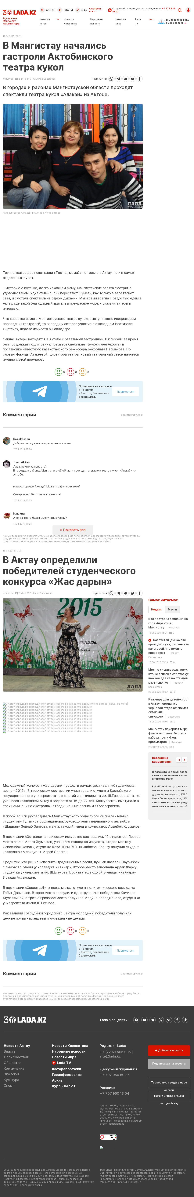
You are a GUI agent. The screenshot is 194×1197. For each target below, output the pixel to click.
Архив (57, 1080)
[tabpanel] (169, 682)
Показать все (74, 530)
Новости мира (64, 1057)
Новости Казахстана (70, 1046)
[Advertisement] (73, 243)
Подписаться (125, 391)
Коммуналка (14, 1068)
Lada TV (64, 1063)
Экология (12, 1074)
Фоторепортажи (66, 1069)
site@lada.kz (110, 1056)
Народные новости (68, 1051)
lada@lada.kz (116, 1123)
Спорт (9, 1085)
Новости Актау (45, 21)
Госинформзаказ (67, 1075)
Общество (12, 1063)
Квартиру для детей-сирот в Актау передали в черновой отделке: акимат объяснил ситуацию (168, 707)
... (150, 18)
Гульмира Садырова (44, 78)
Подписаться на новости (169, 1063)
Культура (8, 79)
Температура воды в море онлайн (169, 1084)
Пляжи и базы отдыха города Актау (169, 1097)
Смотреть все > (95, 10)
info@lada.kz (120, 1120)
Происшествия (16, 1057)
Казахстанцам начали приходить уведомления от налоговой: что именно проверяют (168, 648)
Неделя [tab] (156, 609)
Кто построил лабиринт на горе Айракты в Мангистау (168, 623)
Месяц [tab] (172, 609)
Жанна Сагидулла (42, 593)
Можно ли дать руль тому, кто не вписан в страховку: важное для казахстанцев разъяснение (168, 678)
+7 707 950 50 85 (115, 1075)
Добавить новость (170, 1050)
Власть (10, 1051)
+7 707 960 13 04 (114, 1093)
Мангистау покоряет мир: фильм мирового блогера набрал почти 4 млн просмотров (167, 735)
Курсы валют (64, 1086)
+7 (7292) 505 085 (115, 1052)
